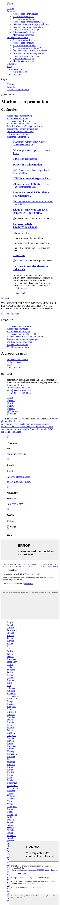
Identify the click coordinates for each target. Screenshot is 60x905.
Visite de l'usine (20, 71)
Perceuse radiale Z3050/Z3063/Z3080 (25, 226)
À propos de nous (15, 69)
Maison (10, 8)
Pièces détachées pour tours (32, 426)
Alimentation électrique (23, 32)
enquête (16, 255)
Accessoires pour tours (23, 16)
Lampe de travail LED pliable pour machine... (31, 194)
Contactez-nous (14, 74)
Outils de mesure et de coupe (26, 29)
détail (22, 255)
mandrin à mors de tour (32, 429)
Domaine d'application (17, 37)
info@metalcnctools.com (18, 387)
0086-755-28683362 (16, 454)
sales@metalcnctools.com (19, 390)
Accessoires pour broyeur (24, 19)
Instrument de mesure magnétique (28, 27)
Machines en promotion (24, 35)
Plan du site (14, 421)
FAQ (9, 66)
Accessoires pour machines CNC (28, 21)
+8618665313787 (15, 504)
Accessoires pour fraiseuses (25, 14)
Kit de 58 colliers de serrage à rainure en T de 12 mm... (30, 211)
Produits (11, 11)
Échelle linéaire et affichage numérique (30, 24)
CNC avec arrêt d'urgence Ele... (32, 178)
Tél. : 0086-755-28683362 (19, 393)
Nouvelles (11, 64)
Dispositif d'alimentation (27, 164)
